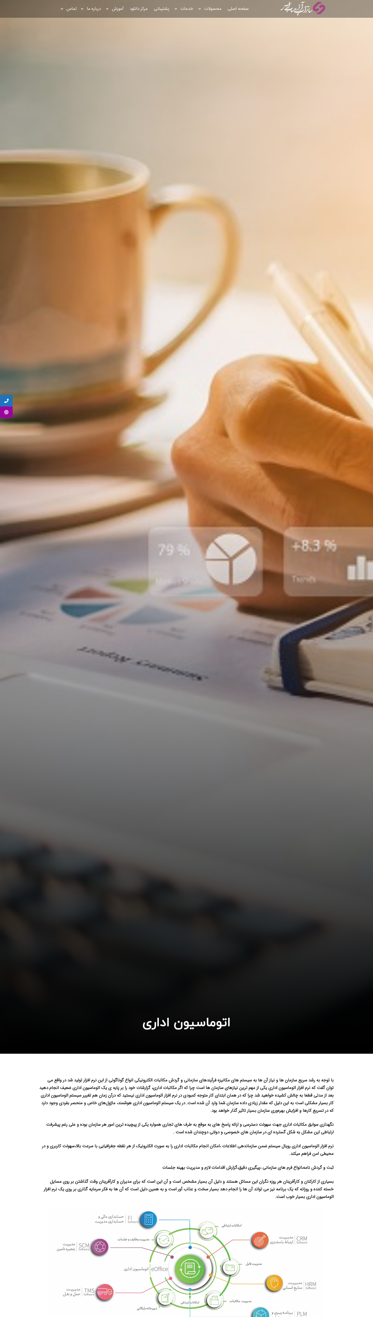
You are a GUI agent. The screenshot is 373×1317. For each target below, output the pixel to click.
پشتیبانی (161, 8)
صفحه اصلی (238, 8)
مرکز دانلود (139, 8)
